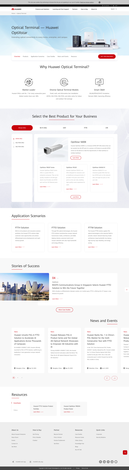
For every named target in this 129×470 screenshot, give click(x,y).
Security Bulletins (101, 437)
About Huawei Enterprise (18, 434)
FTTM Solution (95, 227)
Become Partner (58, 434)
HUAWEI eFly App (38, 461)
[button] (2, 289)
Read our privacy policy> (87, 2)
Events (13, 440)
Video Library (78, 440)
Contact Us (15, 443)
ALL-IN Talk (78, 449)
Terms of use (85, 468)
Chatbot (35, 440)
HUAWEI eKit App (21, 461)
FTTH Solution (22, 227)
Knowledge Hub (79, 443)
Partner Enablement (59, 440)
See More (14, 446)
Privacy (78, 468)
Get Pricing (36, 434)
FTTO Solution (58, 227)
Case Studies (78, 434)
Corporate (99, 434)
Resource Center (79, 437)
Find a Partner (58, 437)
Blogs (76, 446)
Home (13, 13)
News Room (15, 437)
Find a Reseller (37, 437)
